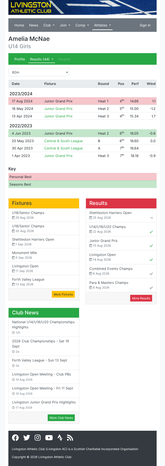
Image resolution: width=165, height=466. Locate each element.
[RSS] (70, 439)
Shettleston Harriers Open (33, 241)
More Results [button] (141, 298)
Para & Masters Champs (108, 284)
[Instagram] (38, 439)
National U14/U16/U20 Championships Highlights (43, 327)
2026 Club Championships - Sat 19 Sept (40, 346)
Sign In (145, 25)
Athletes (101, 25)
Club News (25, 312)
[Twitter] (26, 439)
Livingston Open (25, 268)
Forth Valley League (28, 281)
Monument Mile (24, 255)
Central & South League (63, 141)
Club (47, 25)
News (33, 25)
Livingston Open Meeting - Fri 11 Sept (42, 390)
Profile (19, 59)
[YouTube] (49, 439)
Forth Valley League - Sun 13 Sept (39, 362)
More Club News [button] (61, 418)
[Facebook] (15, 439)
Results (40, 59)
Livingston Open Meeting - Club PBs (41, 376)
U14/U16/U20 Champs (107, 229)
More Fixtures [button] (63, 294)
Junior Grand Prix (58, 101)
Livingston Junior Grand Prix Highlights (44, 404)
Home (19, 25)
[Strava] (60, 439)
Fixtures (22, 203)
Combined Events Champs (111, 270)
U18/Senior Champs (28, 215)
